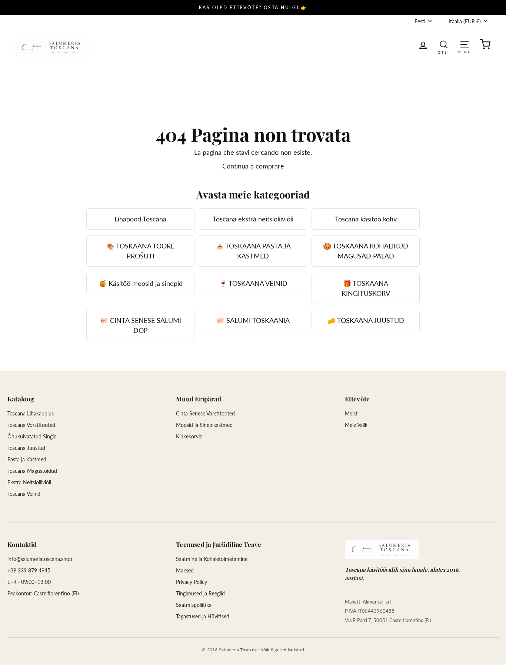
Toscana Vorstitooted (31, 425)
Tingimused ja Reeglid (200, 593)
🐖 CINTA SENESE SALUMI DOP (140, 325)
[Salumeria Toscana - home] (382, 549)
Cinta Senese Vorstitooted (205, 413)
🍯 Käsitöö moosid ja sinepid (141, 283)
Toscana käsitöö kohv (366, 219)
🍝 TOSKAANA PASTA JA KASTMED (253, 251)
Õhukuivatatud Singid (32, 436)
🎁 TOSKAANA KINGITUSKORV (366, 288)
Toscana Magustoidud (32, 471)
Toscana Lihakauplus (30, 413)
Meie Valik (356, 425)
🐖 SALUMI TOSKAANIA (253, 320)
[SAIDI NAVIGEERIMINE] (464, 43)
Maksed (185, 570)
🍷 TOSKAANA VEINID (253, 283)
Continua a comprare (253, 166)
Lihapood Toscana (140, 219)
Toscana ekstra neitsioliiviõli (253, 219)
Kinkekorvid (189, 436)
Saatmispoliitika (194, 605)
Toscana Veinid (23, 494)
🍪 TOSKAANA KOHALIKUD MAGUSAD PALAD (365, 251)
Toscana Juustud (26, 448)
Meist (351, 413)
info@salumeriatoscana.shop (39, 559)
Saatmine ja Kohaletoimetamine (211, 559)
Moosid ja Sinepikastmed (204, 425)
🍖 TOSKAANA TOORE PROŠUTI (140, 251)
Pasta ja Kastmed (26, 459)
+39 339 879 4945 (28, 570)
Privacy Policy (191, 582)
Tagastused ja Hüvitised (202, 616)
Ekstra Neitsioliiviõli (29, 482)
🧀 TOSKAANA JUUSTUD (365, 320)
